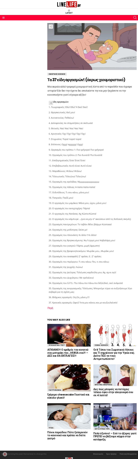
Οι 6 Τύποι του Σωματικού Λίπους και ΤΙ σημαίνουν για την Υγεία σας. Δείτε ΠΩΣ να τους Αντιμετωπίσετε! (114, 354)
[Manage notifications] (5, 454)
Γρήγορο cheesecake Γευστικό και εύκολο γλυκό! (68, 396)
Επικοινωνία (98, 454)
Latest (69, 13)
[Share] (92, 202)
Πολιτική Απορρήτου (128, 454)
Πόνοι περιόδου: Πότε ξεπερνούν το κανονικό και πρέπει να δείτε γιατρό (67, 435)
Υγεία (51, 428)
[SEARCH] (135, 17)
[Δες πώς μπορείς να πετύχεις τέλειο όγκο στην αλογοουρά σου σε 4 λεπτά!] (115, 375)
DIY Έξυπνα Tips (102, 429)
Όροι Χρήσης (111, 454)
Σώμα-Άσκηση (101, 345)
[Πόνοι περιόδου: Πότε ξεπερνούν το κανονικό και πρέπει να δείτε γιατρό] (69, 416)
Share (51, 26)
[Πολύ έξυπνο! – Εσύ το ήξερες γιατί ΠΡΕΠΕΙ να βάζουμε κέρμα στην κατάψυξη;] (115, 416)
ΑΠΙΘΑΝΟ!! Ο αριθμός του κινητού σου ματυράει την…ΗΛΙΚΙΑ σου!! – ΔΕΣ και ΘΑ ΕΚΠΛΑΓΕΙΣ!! (67, 353)
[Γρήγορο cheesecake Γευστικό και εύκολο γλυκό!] (69, 377)
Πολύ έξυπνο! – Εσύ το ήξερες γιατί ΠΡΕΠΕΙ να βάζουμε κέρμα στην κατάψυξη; (115, 436)
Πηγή (50, 308)
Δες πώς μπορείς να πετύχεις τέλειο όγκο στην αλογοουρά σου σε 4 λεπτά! (113, 392)
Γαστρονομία (55, 390)
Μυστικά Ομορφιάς (103, 384)
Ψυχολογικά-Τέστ (57, 345)
